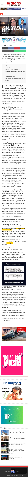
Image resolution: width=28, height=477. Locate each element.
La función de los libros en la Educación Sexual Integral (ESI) (14, 76)
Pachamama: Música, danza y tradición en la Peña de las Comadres (16, 457)
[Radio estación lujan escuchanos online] (14, 40)
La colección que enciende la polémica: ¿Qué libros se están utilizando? (14, 68)
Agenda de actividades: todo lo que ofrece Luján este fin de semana (17, 437)
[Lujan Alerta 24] (14, 8)
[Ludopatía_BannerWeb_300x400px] (12, 360)
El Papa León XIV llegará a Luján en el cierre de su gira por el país (18, 431)
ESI (20, 198)
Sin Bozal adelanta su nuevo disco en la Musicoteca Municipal (17, 443)
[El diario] (14, 3)
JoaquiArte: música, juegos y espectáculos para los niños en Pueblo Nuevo (16, 450)
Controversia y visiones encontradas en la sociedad (15, 79)
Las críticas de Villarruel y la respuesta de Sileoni (15, 72)
